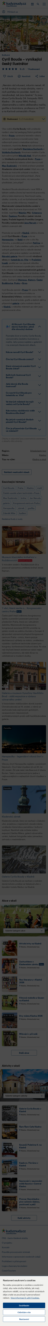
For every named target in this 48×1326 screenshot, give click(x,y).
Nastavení (24, 1319)
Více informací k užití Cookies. (25, 1298)
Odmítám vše (24, 1312)
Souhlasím (24, 1305)
